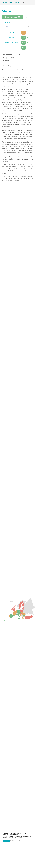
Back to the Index (7, 23)
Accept (6, 840)
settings (20, 837)
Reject (13, 840)
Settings (21, 840)
